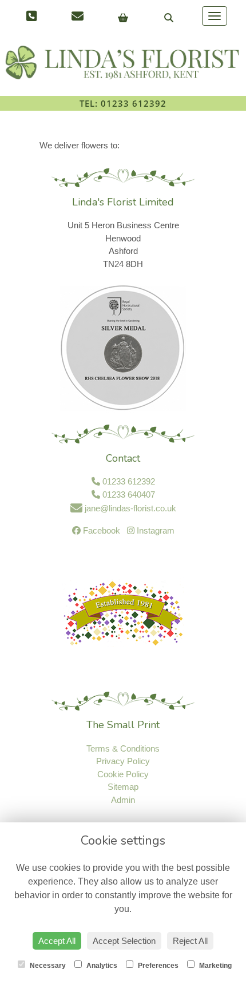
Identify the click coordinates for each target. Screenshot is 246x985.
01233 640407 (127, 494)
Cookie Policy (123, 774)
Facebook (100, 530)
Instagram (154, 530)
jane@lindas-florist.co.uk (129, 508)
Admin (123, 800)
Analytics (101, 966)
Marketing (214, 966)
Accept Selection (124, 941)
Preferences (157, 966)
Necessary (47, 966)
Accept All (57, 941)
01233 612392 (127, 481)
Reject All (190, 941)
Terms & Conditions (123, 748)
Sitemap (123, 787)
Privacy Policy (123, 761)
